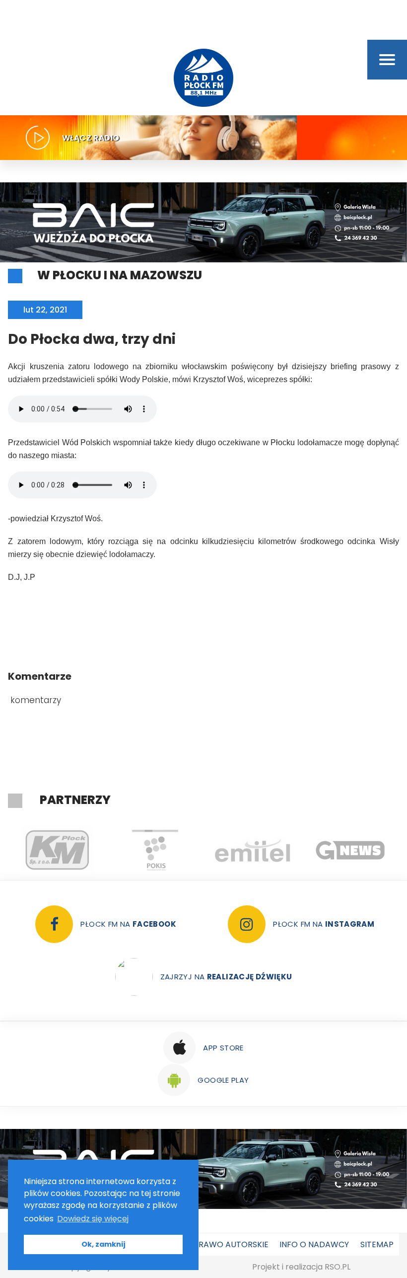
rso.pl (337, 1267)
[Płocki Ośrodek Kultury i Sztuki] (155, 850)
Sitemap (377, 1244)
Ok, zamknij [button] (103, 1244)
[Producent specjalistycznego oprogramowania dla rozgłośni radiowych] (350, 850)
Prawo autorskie (231, 1244)
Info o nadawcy (314, 1244)
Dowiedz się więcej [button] (93, 1218)
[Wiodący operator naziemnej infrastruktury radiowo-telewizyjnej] (252, 850)
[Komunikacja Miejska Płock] (57, 850)
